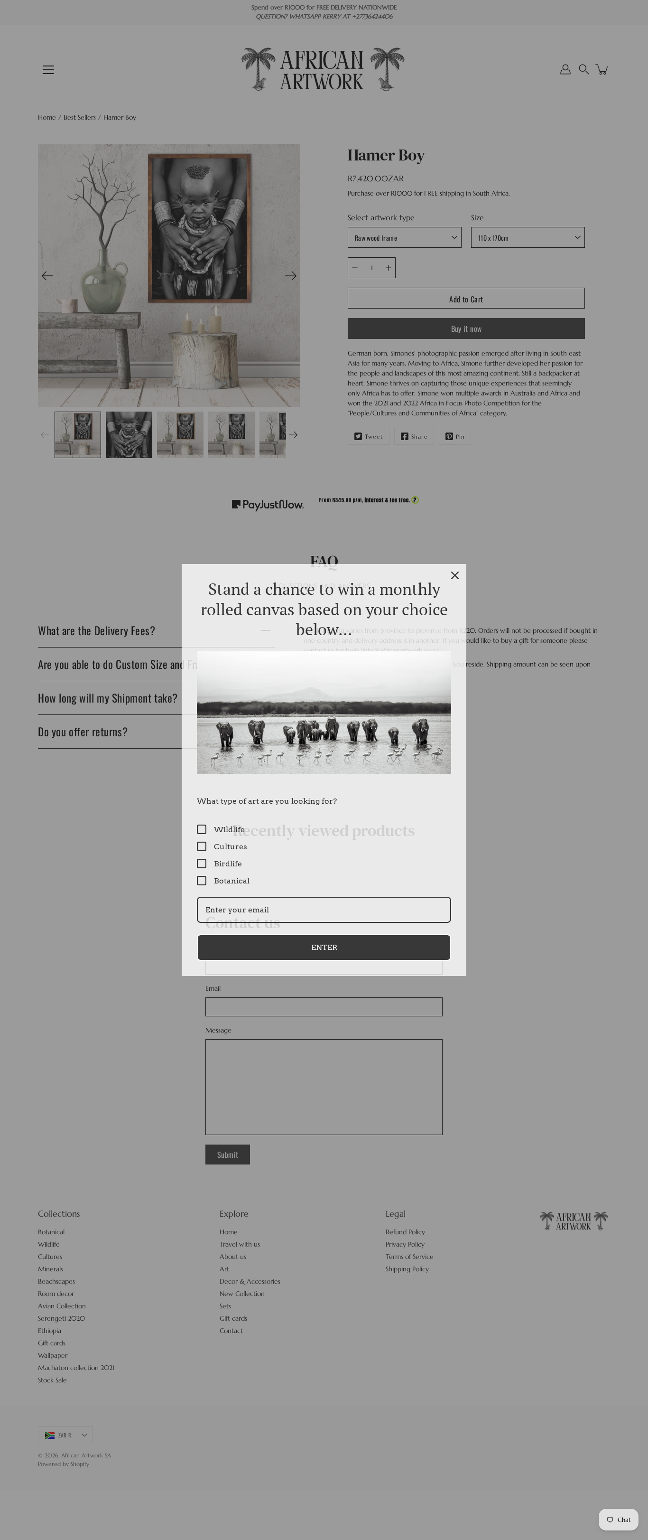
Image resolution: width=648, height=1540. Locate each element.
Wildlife (229, 829)
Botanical (232, 880)
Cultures (230, 846)
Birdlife (228, 863)
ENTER (324, 947)
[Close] (455, 575)
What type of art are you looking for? (267, 801)
